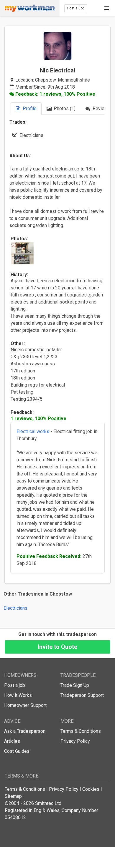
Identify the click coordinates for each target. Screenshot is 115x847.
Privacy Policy (75, 741)
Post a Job (75, 8)
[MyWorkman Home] (30, 8)
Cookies (90, 789)
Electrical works (33, 431)
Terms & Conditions (80, 731)
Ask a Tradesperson (24, 731)
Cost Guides (16, 751)
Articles (12, 741)
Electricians (15, 608)
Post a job (14, 685)
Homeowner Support (25, 705)
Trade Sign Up (74, 685)
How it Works (18, 695)
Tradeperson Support (82, 695)
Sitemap (13, 796)
